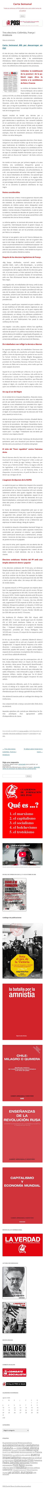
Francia (24, 733)
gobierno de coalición (22, 1455)
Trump (5, 1473)
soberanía (7, 1469)
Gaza (13, 1455)
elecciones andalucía (15, 733)
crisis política (22, 1450)
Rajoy (22, 1465)
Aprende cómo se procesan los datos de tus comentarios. (21, 768)
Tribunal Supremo (32, 1470)
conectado (22, 764)
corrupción (15, 1450)
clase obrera (30, 1448)
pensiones (25, 1462)
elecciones (15, 1452)
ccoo (19, 1448)
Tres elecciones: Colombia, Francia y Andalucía (9, 752)
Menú (22, 16)
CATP (14, 1448)
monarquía (20, 1460)
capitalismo (32, 1445)
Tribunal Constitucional (19, 1470)
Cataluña (8, 1448)
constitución (7, 1450)
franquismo (7, 1455)
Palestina (38, 1460)
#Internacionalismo (25, 1443)
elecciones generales (26, 1452)
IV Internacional (8, 1460)
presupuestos (7, 1465)
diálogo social (32, 1450)
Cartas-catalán (23, 731)
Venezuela (6, 1474)
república (21, 1467)
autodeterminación (14, 1445)
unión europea (22, 1472)
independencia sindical (31, 1458)
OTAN (30, 1460)
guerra (35, 1454)
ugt (9, 1472)
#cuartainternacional (10, 1443)
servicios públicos (33, 1468)
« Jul (4, 1417)
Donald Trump (6, 1452)
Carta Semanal (22, 4)
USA (34, 1472)
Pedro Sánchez (11, 1462)
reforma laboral (9, 1468)
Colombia (5, 733)
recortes (28, 1465)
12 (14, 1408)
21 (26, 1410)
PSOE (15, 1465)
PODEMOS (34, 1463)
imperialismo (12, 1457)
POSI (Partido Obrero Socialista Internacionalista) (17, 1486)
